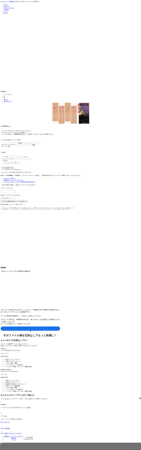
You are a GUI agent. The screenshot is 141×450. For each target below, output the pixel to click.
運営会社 (13, 438)
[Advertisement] (13, 65)
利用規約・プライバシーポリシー (14, 180)
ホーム (6, 4)
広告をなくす (8, 101)
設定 (34, 144)
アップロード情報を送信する (14, 201)
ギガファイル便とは (10, 178)
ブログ (14, 439)
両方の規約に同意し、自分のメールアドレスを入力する (19, 185)
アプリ (6, 11)
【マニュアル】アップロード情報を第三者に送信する (19, 182)
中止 (12, 167)
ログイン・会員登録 (8, 1)
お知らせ (6, 6)
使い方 (6, 13)
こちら (41, 134)
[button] (1, 443)
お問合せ (6, 9)
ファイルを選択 (5, 167)
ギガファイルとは (9, 8)
